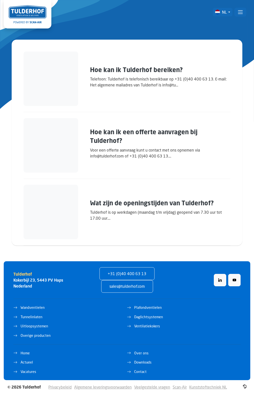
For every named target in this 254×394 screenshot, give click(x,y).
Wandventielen (33, 307)
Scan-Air (180, 387)
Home (25, 353)
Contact (140, 371)
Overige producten (36, 335)
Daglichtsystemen (148, 317)
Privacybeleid (60, 387)
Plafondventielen (148, 307)
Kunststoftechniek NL (208, 387)
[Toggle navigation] (240, 12)
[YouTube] (234, 280)
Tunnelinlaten (31, 317)
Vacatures (28, 371)
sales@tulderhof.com (127, 286)
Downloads (143, 362)
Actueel (27, 362)
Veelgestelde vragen (152, 387)
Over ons (141, 353)
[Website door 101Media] (245, 386)
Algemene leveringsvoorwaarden (103, 387)
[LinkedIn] (220, 280)
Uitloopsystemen (34, 326)
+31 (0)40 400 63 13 (127, 273)
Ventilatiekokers (147, 326)
